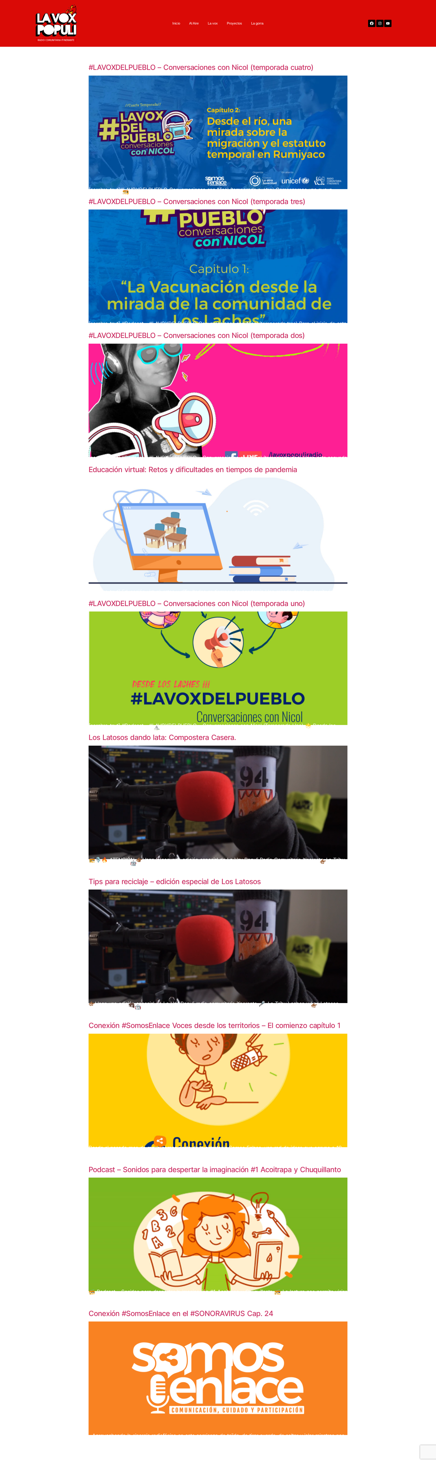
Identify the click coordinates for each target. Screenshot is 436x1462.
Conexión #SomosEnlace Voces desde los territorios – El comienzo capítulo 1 (214, 1025)
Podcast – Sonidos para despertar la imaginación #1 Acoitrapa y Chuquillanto (215, 1169)
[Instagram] (380, 23)
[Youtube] (387, 23)
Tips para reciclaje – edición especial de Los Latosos (175, 881)
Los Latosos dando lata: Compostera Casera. (162, 737)
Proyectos (234, 23)
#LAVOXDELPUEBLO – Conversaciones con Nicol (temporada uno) (197, 603)
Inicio (176, 23)
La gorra (257, 23)
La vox (213, 23)
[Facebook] (371, 23)
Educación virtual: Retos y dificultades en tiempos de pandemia (193, 469)
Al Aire (194, 23)
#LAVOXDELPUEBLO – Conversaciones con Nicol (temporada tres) (197, 201)
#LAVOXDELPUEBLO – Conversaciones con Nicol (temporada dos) (197, 335)
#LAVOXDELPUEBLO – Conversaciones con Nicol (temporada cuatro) (201, 67)
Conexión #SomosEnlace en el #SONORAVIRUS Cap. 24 (181, 1313)
